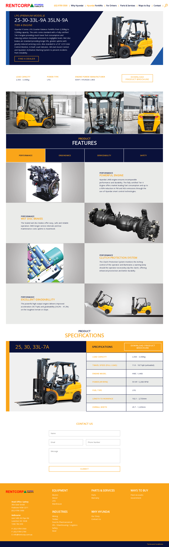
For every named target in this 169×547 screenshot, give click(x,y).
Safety (55, 528)
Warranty (95, 498)
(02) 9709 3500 (20, 528)
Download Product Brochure (137, 78)
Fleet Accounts (137, 495)
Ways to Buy (144, 5)
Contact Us (96, 519)
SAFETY (143, 155)
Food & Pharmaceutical (62, 522)
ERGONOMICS (65, 155)
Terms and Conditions (155, 544)
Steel (54, 531)
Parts (93, 495)
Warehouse (57, 504)
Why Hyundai (77, 5)
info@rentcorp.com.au (22, 534)
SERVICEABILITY (104, 155)
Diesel (55, 498)
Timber (55, 519)
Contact (157, 5)
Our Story (95, 516)
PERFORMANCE (25, 155)
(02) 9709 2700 (19, 531)
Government (136, 498)
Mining (55, 516)
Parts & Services (127, 5)
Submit (84, 469)
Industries (60, 511)
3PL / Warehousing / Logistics (65, 525)
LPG (54, 501)
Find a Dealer (26, 59)
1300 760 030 (17, 524)
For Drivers (111, 5)
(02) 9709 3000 (18, 510)
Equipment (60, 490)
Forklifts (95, 5)
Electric (55, 495)
